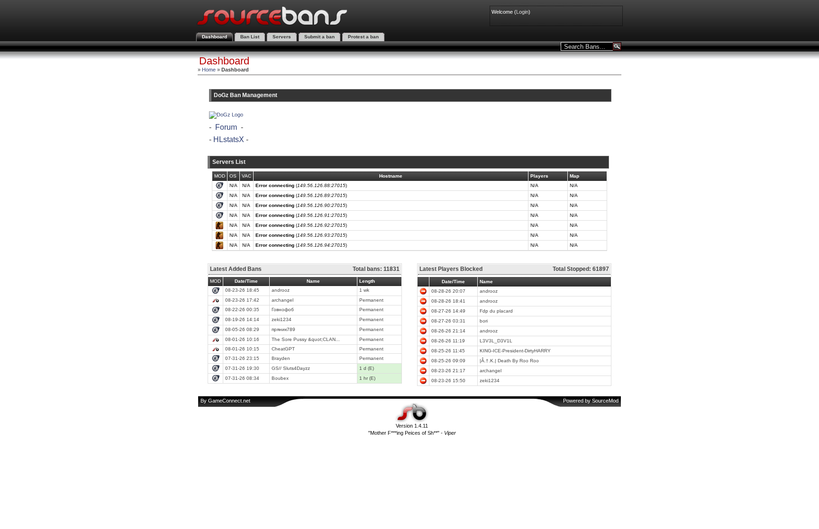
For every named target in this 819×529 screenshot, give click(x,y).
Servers (282, 36)
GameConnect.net (229, 400)
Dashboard (214, 36)
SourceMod (605, 400)
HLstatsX (228, 139)
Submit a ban (319, 36)
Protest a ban (363, 36)
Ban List (249, 36)
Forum (226, 127)
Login (522, 12)
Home (209, 69)
